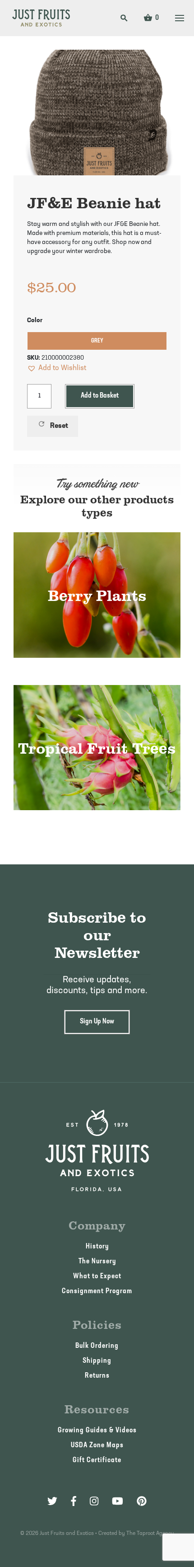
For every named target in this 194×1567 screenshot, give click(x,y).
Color (34, 320)
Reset (52, 425)
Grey (97, 341)
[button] (56, 368)
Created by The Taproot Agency (136, 1533)
